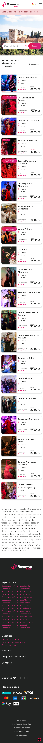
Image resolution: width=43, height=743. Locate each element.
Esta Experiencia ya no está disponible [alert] (20, 12)
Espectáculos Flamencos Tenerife (16, 614)
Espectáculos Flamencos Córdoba (17, 597)
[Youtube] (26, 678)
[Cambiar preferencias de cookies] (39, 739)
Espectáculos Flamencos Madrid (16, 589)
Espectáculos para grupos (13, 642)
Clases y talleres (9, 645)
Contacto (7, 663)
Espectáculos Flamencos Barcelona (17, 592)
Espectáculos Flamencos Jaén (15, 625)
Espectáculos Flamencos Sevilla (16, 586)
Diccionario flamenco (11, 639)
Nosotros (7, 650)
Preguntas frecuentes (14, 656)
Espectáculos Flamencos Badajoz (16, 619)
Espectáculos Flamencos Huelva (16, 611)
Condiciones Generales (21, 724)
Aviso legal (21, 720)
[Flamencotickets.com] (9, 4)
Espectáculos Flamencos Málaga (16, 600)
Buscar (34, 46)
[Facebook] (20, 678)
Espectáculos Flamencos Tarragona (17, 622)
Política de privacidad (21, 728)
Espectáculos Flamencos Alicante (16, 608)
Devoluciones (21, 735)
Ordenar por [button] (34, 64)
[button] (34, 4)
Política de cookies (21, 731)
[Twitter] (14, 678)
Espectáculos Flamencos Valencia (17, 603)
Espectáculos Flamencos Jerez (15, 605)
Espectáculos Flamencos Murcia (16, 628)
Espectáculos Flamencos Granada (17, 594)
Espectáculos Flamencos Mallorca (17, 617)
